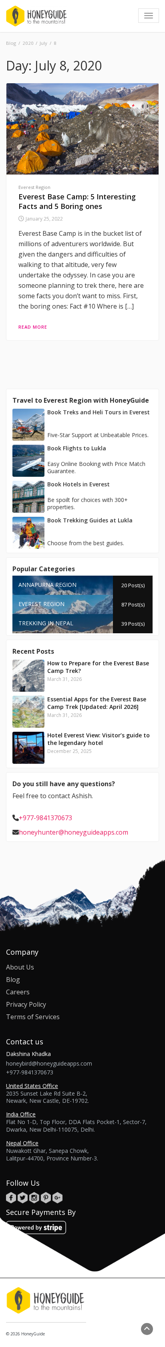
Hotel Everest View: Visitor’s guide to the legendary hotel (98, 739)
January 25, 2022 (44, 218)
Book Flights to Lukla (76, 448)
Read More (32, 327)
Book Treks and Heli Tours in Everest (98, 412)
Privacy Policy (26, 1004)
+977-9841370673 (45, 817)
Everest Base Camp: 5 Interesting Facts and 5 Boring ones (77, 201)
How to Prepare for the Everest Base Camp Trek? (98, 667)
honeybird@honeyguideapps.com (49, 1063)
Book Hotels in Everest (78, 484)
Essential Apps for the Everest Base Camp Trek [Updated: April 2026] (96, 703)
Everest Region (34, 187)
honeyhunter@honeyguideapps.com (73, 832)
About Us (20, 967)
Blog (13, 979)
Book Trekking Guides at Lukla (90, 520)
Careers (18, 992)
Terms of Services (33, 1016)
